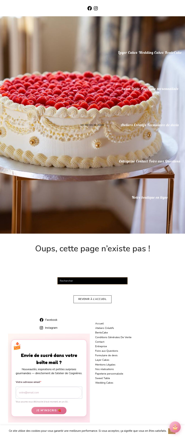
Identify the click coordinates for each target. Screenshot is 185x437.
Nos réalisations (104, 369)
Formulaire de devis (106, 355)
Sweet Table (102, 378)
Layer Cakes (102, 360)
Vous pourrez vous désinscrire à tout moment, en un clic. (42, 401)
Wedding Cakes (104, 382)
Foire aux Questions (106, 351)
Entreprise (101, 346)
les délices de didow (92, 125)
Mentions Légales (105, 364)
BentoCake (101, 332)
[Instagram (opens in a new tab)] (96, 9)
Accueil (99, 323)
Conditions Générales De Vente (113, 337)
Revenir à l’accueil (92, 299)
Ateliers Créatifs (104, 328)
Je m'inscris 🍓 (48, 410)
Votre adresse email (28, 382)
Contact (99, 342)
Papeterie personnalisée (109, 373)
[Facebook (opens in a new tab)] (90, 9)
